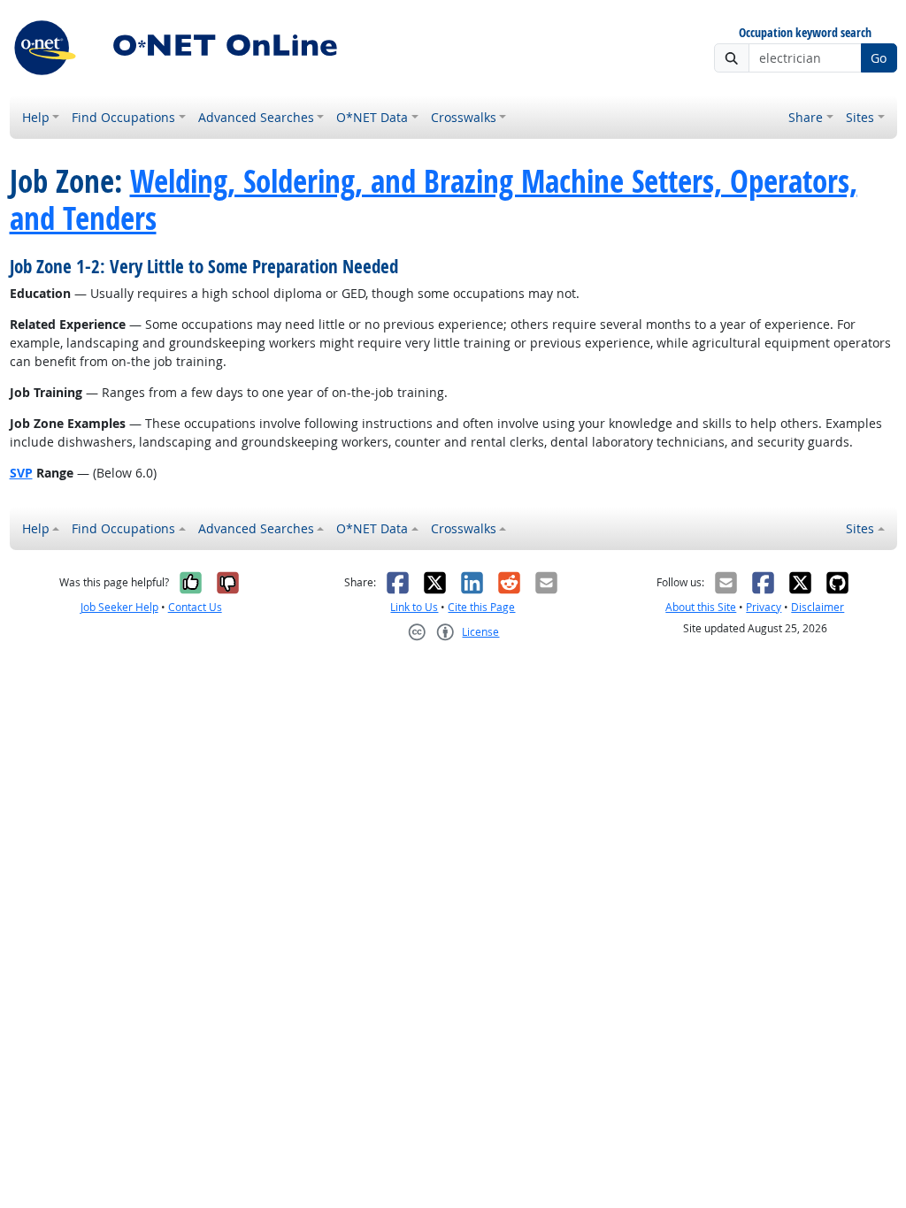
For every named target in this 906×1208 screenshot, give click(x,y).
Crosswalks (463, 117)
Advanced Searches (256, 117)
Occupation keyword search (805, 33)
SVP (21, 472)
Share (805, 117)
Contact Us (195, 607)
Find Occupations (123, 117)
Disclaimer (817, 607)
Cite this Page (481, 607)
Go (879, 58)
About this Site (700, 607)
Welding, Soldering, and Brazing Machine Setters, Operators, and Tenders (433, 200)
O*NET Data (372, 117)
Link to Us (414, 607)
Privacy (763, 607)
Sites (860, 117)
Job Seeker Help (119, 607)
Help (36, 117)
